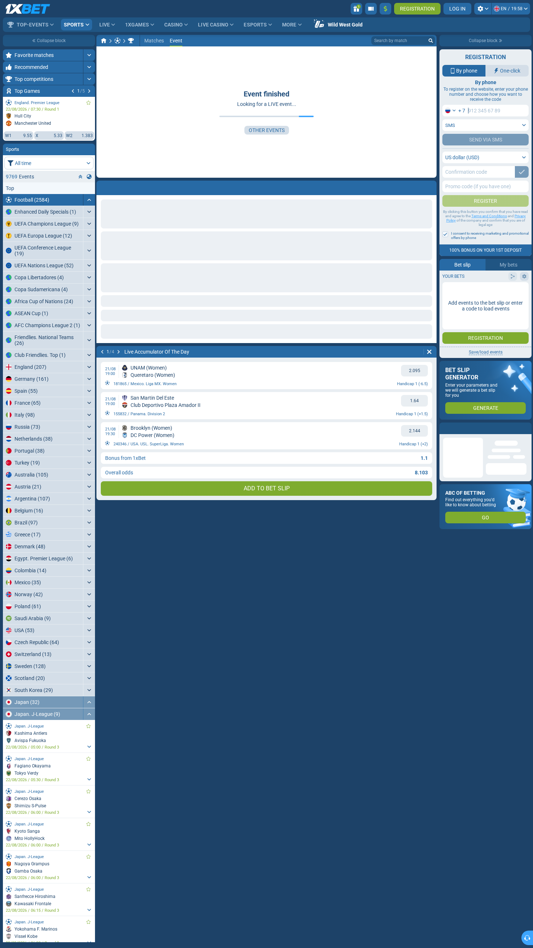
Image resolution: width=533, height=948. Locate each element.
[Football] (117, 40)
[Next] (89, 91)
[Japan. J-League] (131, 40)
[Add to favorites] (88, 102)
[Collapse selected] (80, 176)
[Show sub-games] (89, 747)
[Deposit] (385, 9)
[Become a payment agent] (371, 9)
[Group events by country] (89, 176)
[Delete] (429, 186)
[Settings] (482, 9)
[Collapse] (89, 200)
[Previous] (73, 91)
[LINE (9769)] (103, 40)
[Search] (430, 40)
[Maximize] (89, 55)
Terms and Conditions (489, 216)
